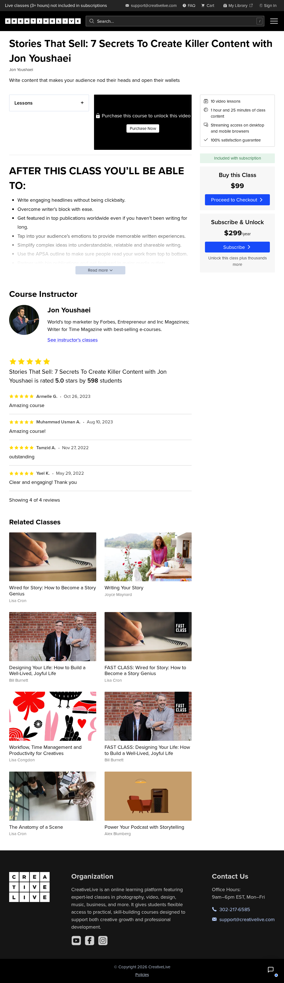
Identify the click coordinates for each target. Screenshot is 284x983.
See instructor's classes (72, 339)
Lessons (23, 102)
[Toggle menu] (274, 21)
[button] (270, 969)
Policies (142, 974)
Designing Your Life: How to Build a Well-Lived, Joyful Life (47, 670)
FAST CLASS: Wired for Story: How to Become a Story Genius (145, 670)
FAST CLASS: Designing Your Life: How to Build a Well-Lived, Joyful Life (147, 750)
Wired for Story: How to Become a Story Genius (52, 590)
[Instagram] (103, 941)
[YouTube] (76, 941)
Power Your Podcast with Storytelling (144, 826)
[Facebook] (90, 941)
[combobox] (175, 21)
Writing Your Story (124, 587)
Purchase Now (143, 128)
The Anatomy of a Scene (36, 826)
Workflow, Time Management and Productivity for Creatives (45, 750)
